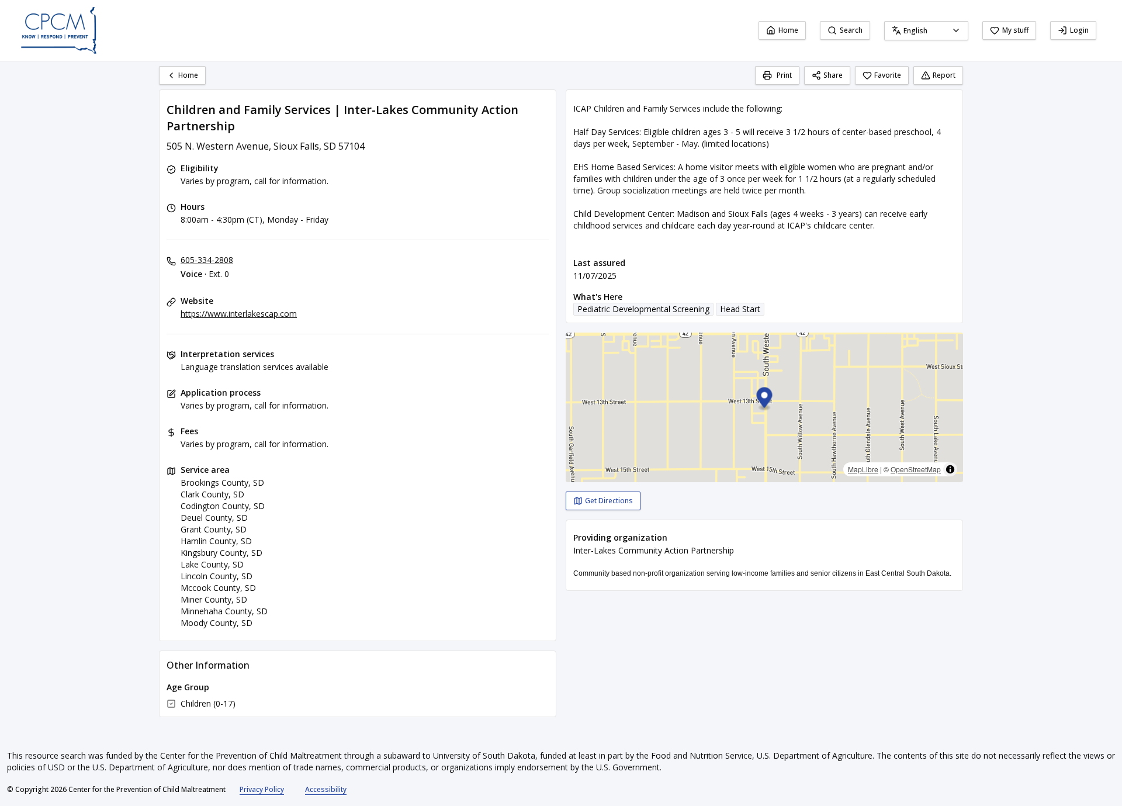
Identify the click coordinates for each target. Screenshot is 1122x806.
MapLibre (863, 469)
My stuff (1015, 30)
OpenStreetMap (916, 469)
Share (833, 75)
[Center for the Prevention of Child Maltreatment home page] (58, 30)
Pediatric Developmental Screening (643, 308)
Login (1079, 30)
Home (788, 30)
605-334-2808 (207, 259)
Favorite (887, 75)
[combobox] (926, 30)
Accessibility (326, 789)
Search (851, 30)
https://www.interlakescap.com (239, 313)
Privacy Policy (262, 789)
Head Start (740, 308)
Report (944, 75)
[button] (765, 399)
